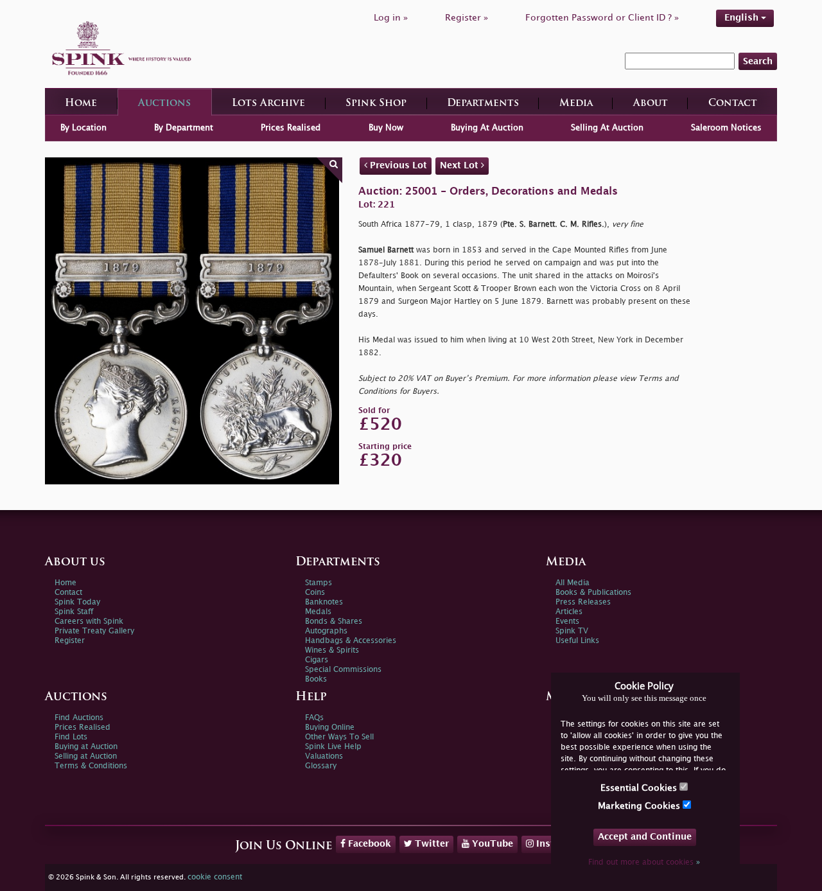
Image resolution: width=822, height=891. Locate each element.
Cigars (316, 660)
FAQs (314, 717)
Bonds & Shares (333, 621)
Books (316, 679)
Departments (483, 104)
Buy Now (386, 128)
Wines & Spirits (332, 650)
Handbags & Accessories (350, 640)
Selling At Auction (607, 128)
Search (758, 61)
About (650, 104)
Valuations (324, 756)
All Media (572, 583)
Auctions (164, 104)
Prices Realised (290, 128)
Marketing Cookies (640, 806)
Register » (466, 17)
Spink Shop (376, 104)
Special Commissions (343, 669)
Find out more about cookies (644, 862)
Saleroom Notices (726, 128)
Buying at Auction (86, 746)
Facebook (368, 844)
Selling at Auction (86, 756)
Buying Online (329, 727)
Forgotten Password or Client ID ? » (602, 17)
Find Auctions (79, 717)
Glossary (321, 766)
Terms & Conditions (91, 766)
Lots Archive (268, 104)
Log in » (391, 17)
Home (81, 104)
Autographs (326, 631)
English (742, 17)
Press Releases (583, 602)
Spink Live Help (333, 746)
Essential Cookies (639, 788)
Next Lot (460, 165)
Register (70, 640)
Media (576, 104)
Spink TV (571, 631)
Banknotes (324, 602)
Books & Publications (593, 592)
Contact (732, 104)
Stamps (318, 583)
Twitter (430, 844)
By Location (83, 128)
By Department (183, 128)
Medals (318, 611)
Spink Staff (74, 611)
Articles (568, 611)
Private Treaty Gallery (94, 631)
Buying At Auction (487, 128)
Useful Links (577, 640)
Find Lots (71, 737)
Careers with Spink (89, 621)
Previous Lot (397, 165)
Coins (315, 592)
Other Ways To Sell (339, 737)
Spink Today (77, 602)
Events (567, 621)
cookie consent (215, 877)
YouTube (491, 844)
